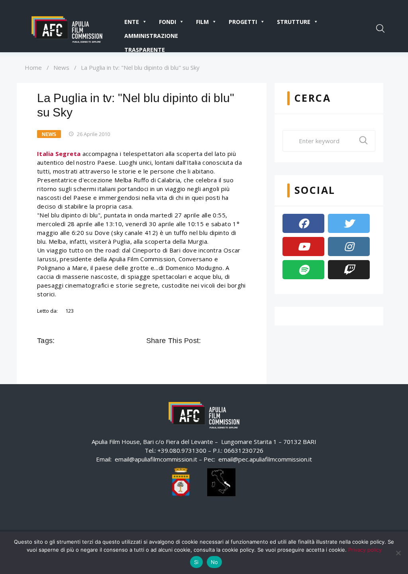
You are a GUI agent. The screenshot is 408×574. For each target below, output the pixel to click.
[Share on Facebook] (208, 341)
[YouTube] (303, 246)
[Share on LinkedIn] (241, 341)
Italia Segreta (58, 154)
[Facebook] (303, 223)
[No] (398, 553)
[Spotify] (303, 269)
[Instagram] (349, 246)
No (214, 562)
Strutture (293, 22)
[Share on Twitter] (219, 341)
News (61, 67)
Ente (131, 22)
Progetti (243, 22)
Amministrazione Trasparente (151, 37)
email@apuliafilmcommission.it (156, 459)
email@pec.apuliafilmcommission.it (265, 459)
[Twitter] (349, 223)
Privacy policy (365, 549)
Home (33, 67)
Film (202, 22)
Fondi (167, 22)
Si (196, 562)
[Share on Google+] (230, 341)
